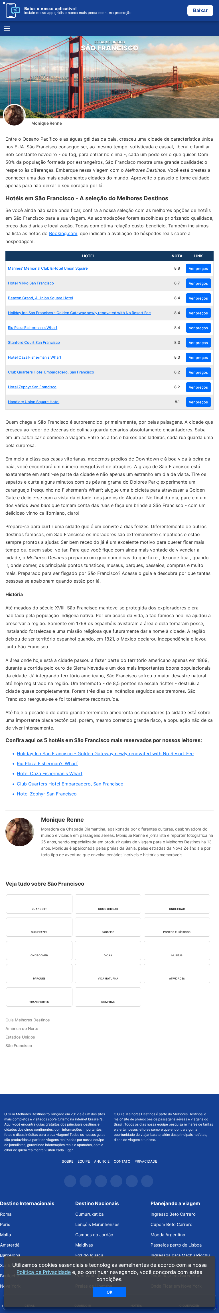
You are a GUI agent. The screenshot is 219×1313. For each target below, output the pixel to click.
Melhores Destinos (164, 1103)
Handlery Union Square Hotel (33, 401)
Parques (39, 978)
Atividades (177, 978)
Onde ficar (177, 908)
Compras (108, 1001)
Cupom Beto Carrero (171, 1224)
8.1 (177, 401)
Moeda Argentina (168, 1234)
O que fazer (39, 932)
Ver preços (198, 268)
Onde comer (39, 955)
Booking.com (63, 233)
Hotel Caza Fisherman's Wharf (34, 357)
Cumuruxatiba (89, 1214)
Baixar (200, 10)
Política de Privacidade (44, 1272)
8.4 (177, 298)
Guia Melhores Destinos (109, 29)
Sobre (67, 1161)
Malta (5, 1234)
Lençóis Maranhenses (97, 1224)
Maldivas (84, 1245)
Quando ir (39, 908)
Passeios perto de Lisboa (176, 1245)
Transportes (39, 1001)
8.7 (177, 283)
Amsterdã (9, 1245)
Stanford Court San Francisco (34, 342)
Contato (122, 1161)
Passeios (108, 932)
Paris (5, 1224)
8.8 (177, 268)
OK (109, 1292)
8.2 (177, 372)
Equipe (84, 1161)
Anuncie (102, 1161)
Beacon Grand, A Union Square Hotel (40, 298)
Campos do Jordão (94, 1234)
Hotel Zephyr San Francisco (32, 387)
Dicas (108, 955)
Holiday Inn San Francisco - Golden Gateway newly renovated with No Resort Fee (79, 312)
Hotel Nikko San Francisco (31, 283)
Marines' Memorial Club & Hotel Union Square (48, 268)
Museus (176, 955)
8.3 (177, 342)
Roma (5, 1214)
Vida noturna (108, 978)
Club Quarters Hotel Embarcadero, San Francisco (51, 372)
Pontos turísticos (176, 932)
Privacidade (146, 1161)
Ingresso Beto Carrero (173, 1214)
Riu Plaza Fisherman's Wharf (32, 327)
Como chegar (108, 908)
